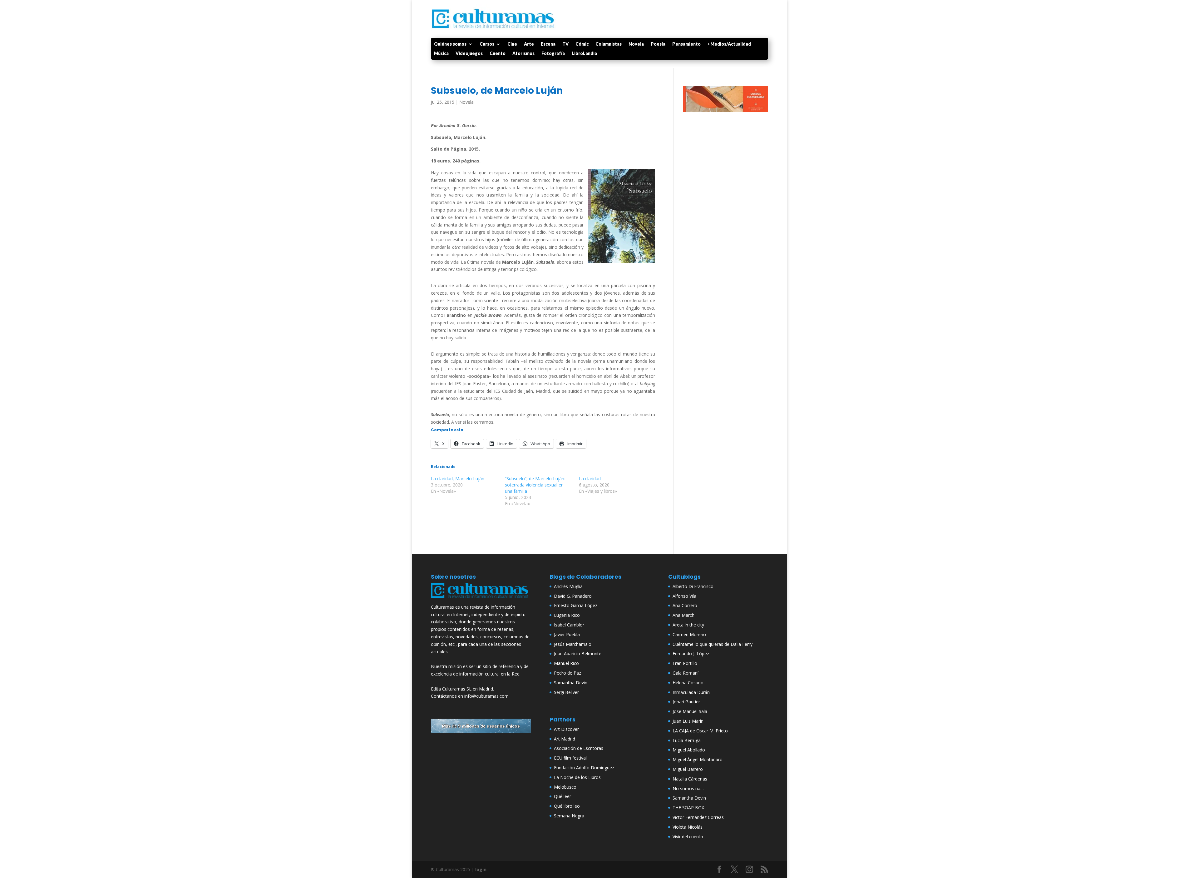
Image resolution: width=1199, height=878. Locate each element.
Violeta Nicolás (688, 827)
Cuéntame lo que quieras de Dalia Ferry (712, 644)
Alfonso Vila (684, 596)
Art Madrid (564, 739)
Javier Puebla (567, 634)
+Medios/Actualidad (729, 44)
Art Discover (566, 729)
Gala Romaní (685, 673)
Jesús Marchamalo (572, 644)
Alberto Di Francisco (693, 586)
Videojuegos (469, 53)
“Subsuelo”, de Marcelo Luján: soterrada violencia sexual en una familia (535, 485)
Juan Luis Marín (688, 721)
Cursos (487, 44)
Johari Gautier (686, 702)
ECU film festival (570, 758)
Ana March (683, 615)
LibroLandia (584, 53)
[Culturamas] (481, 599)
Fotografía (553, 53)
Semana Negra (569, 816)
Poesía (658, 44)
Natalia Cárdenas (690, 779)
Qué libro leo (567, 806)
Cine (512, 44)
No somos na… (688, 788)
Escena (548, 44)
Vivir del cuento (688, 837)
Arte (529, 44)
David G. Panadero (573, 596)
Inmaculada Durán (691, 692)
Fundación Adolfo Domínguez (584, 768)
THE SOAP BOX (688, 808)
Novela (636, 44)
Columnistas (608, 44)
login (480, 869)
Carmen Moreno (689, 634)
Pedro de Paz (567, 673)
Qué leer (562, 796)
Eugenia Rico (567, 615)
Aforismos (523, 53)
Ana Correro (685, 605)
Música (441, 53)
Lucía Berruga (687, 740)
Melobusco (565, 787)
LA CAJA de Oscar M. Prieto (700, 731)
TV (565, 44)
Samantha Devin (570, 683)
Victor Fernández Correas (698, 817)
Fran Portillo (685, 663)
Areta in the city (688, 625)
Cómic (582, 44)
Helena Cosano (688, 683)
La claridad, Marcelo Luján (457, 478)
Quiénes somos (450, 44)
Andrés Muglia (568, 586)
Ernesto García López (575, 605)
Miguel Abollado (689, 750)
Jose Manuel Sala (690, 711)
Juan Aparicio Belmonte (577, 653)
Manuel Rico (566, 663)
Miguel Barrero (688, 769)
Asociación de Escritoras (578, 748)
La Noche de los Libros (577, 777)
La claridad (590, 478)
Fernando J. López (691, 653)
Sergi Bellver (566, 692)
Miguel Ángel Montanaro (698, 759)
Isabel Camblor (569, 625)
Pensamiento (686, 44)
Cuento (498, 53)
